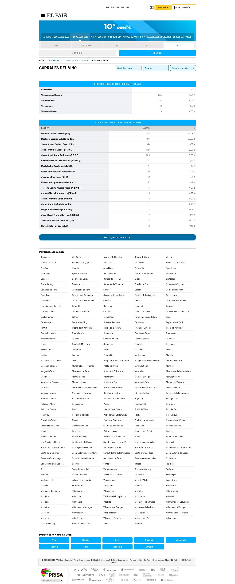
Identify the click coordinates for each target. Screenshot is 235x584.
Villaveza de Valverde (81, 523)
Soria (85, 546)
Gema (43, 344)
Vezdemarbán (78, 485)
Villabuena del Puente (50, 491)
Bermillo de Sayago (81, 279)
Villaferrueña (172, 491)
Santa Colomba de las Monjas (85, 453)
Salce (137, 436)
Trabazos (170, 469)
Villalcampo (140, 496)
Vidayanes (108, 485)
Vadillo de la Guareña (112, 474)
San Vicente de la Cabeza (52, 464)
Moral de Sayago (142, 377)
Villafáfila (139, 491)
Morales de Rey (110, 382)
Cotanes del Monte (80, 311)
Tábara (138, 464)
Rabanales (139, 426)
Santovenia (171, 458)
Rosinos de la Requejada (114, 436)
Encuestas (178, 37)
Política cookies (136, 560)
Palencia (149, 540)
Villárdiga (45, 518)
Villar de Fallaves (110, 513)
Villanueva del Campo (175, 507)
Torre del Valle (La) (80, 469)
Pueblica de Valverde (144, 420)
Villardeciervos (79, 513)
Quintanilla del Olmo (50, 426)
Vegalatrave (171, 480)
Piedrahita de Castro (112, 409)
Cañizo (138, 290)
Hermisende (171, 344)
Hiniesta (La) (46, 349)
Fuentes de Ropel (142, 333)
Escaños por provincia (109, 37)
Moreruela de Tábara (112, 387)
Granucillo (108, 344)
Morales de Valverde (175, 382)
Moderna (94, 580)
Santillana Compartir (128, 570)
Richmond (78, 580)
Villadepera (77, 491)
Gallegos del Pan (110, 339)
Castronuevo (46, 300)
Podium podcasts (109, 580)
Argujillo (75, 268)
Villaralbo (45, 513)
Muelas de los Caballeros (146, 387)
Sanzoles (107, 464)
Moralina (45, 387)
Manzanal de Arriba (175, 360)
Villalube (107, 502)
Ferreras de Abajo (80, 322)
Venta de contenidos (82, 560)
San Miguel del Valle (112, 447)
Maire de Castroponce (51, 360)
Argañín (44, 268)
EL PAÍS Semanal (147, 575)
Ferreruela (139, 322)
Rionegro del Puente (144, 431)
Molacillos (139, 371)
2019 (55, 45)
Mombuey (45, 377)
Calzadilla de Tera (49, 290)
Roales (169, 431)
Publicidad (95, 560)
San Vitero (77, 464)
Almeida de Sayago (80, 262)
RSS (119, 563)
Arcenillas (139, 262)
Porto (137, 415)
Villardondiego (78, 518)
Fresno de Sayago (143, 328)
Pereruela (170, 404)
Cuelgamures (47, 317)
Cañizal (106, 290)
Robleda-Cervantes (49, 436)
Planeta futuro (159, 575)
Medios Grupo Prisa (51, 580)
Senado (157, 53)
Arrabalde (139, 268)
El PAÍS (80, 570)
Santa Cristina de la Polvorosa (116, 453)
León (117, 540)
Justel (106, 349)
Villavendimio (172, 518)
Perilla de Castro (48, 409)
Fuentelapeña (78, 333)
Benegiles (45, 279)
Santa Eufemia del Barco (177, 453)
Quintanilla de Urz (80, 426)
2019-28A (87, 45)
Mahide (169, 355)
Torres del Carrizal (143, 469)
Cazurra (107, 300)
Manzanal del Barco (50, 366)
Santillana (111, 570)
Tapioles (170, 464)
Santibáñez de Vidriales (145, 458)
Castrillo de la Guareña (145, 295)
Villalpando (77, 502)
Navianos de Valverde (81, 393)
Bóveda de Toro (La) (112, 279)
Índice (113, 563)
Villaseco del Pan (142, 518)
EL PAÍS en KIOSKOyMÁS (181, 560)
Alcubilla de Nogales (112, 257)
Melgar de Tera (47, 371)
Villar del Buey (141, 513)
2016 (117, 45)
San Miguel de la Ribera (82, 447)
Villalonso (45, 502)
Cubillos (106, 311)
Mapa (93, 37)
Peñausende (77, 404)
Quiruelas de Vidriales (113, 426)
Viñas (105, 523)
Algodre (169, 257)
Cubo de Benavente (143, 311)
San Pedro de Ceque (144, 447)
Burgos (85, 540)
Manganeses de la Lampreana (116, 360)
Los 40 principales (96, 570)
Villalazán (76, 496)
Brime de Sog (47, 284)
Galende (75, 339)
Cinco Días (124, 575)
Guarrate (139, 344)
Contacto (68, 560)
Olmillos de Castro (111, 393)
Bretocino (170, 279)
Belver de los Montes (144, 273)
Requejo (44, 431)
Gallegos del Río (142, 339)
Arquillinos (108, 268)
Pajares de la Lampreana (177, 393)
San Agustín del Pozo (50, 442)
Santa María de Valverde (83, 458)
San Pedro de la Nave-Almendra (180, 447)
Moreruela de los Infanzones (84, 387)
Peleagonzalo (172, 398)
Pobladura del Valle (80, 415)
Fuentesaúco (109, 333)
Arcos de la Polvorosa (176, 262)
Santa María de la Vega (51, 458)
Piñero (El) (45, 415)
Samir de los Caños (174, 436)
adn (162, 570)
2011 (179, 45)
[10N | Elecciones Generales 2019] (117, 26)
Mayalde (170, 366)
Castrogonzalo (172, 295)
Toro (43, 469)
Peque (106, 404)
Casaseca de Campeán (82, 295)
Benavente (171, 273)
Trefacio (44, 474)
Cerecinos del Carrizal (51, 306)
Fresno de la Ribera (112, 328)
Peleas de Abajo (48, 404)
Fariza (169, 317)
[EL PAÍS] (57, 15)
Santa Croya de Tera (144, 453)
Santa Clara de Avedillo (51, 453)
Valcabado (139, 474)
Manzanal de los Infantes (83, 366)
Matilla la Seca (141, 366)
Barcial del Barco (111, 273)
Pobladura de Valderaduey (115, 415)
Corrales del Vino (48, 311)
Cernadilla (76, 306)
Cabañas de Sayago (175, 284)
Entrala (75, 317)
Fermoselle (46, 322)
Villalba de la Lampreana (114, 496)
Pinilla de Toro (141, 409)
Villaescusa (108, 491)
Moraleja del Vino (174, 377)
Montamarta (108, 377)
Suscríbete (163, 7)
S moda (137, 580)
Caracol (173, 570)
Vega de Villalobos (143, 480)
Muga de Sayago (48, 393)
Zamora (138, 523)
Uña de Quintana (79, 474)
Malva (74, 360)
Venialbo (44, 485)
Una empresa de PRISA (51, 572)
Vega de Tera (109, 480)
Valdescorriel (47, 480)
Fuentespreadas (48, 339)
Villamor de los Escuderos (177, 502)
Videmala (139, 485)
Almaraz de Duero (49, 262)
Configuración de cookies (154, 560)
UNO (102, 575)
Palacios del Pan (48, 398)
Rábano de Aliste (173, 426)
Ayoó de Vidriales (80, 273)
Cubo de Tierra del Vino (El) (178, 311)
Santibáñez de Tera (112, 458)
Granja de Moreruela (81, 344)
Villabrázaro (171, 485)
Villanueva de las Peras (145, 507)
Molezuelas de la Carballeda (178, 371)
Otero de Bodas (142, 393)
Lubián (44, 355)
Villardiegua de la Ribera (177, 513)
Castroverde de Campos (83, 300)
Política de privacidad (119, 560)
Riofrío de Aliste (110, 431)
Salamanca (181, 540)
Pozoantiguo (171, 415)
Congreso (77, 53)
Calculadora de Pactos (159, 37)
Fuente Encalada (48, 333)
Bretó (137, 279)
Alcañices (76, 257)
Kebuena (170, 575)
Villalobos (170, 496)
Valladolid (117, 546)
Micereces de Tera (80, 371)
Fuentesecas (171, 333)
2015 (148, 45)
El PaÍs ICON (123, 580)
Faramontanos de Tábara (146, 317)
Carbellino (45, 295)
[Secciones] (43, 15)
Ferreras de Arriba (111, 322)
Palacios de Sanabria (81, 398)
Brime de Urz (78, 284)
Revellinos (76, 431)
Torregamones (110, 469)
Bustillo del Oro (141, 284)
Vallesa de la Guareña (81, 480)
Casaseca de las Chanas (114, 295)
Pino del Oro (171, 409)
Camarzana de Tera (81, 290)
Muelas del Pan (173, 387)
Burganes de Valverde (113, 284)
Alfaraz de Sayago (143, 257)
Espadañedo (108, 317)
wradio (111, 575)
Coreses (169, 306)
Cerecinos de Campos (176, 300)
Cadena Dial (136, 575)
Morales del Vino (79, 382)
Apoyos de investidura (134, 37)
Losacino (139, 349)
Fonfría (44, 328)
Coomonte (139, 306)
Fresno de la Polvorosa (82, 328)
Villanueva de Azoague (82, 507)
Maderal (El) (108, 355)
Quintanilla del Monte (175, 420)
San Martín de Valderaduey (53, 447)
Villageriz (45, 496)
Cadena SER (141, 570)
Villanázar (45, 507)
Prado (75, 420)
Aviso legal (105, 560)
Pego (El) (139, 398)
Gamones (170, 339)
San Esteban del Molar (145, 442)
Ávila (54, 540)
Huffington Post (84, 575)
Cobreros (107, 306)
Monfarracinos (78, 377)
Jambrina (76, 349)
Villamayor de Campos (145, 502)
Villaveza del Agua (49, 523)
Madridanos (140, 355)
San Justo (170, 442)
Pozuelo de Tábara (49, 420)
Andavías (107, 262)
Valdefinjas (171, 474)
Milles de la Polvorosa (113, 371)
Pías (74, 409)
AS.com (151, 570)
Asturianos (45, 273)
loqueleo (151, 580)
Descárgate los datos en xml (117, 237)
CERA (137, 300)
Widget (188, 37)
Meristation (166, 580)
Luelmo (75, 355)
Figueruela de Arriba (175, 322)
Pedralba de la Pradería (114, 398)
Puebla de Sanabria (112, 420)
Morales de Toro (142, 382)
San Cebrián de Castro (82, 442)
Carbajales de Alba (174, 290)
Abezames (45, 257)
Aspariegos (171, 268)
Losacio (169, 349)
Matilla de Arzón (110, 366)
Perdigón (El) (140, 404)
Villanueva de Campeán (114, 507)
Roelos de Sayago (80, 436)
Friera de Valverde (174, 328)
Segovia (54, 546)
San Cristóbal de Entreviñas (115, 442)
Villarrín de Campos (112, 518)
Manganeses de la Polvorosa (147, 360)
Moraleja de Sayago (50, 382)
